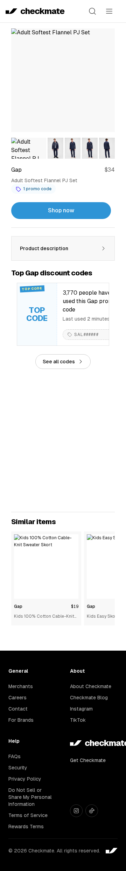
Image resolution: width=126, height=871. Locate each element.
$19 (74, 606)
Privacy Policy (24, 779)
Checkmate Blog (89, 697)
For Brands (21, 720)
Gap (18, 606)
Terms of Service (28, 815)
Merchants (20, 686)
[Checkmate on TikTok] (91, 810)
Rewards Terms (26, 826)
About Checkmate (90, 686)
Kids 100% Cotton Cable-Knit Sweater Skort (44, 617)
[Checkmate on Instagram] (76, 810)
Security (17, 767)
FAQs (14, 756)
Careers (17, 697)
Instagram (81, 709)
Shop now (61, 210)
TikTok (78, 720)
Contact (18, 709)
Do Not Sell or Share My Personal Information (30, 797)
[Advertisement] (63, 440)
